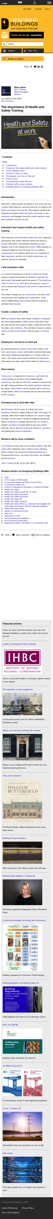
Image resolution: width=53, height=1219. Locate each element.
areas (48, 295)
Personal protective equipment (17, 518)
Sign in (47, 9)
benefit (20, 238)
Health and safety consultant (16, 494)
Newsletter (27, 9)
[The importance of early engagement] (22, 714)
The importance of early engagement (18, 689)
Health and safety (12, 489)
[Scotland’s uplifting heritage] (22, 1096)
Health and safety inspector (16, 501)
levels (36, 449)
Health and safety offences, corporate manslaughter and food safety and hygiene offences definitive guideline (27, 505)
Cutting (4, 376)
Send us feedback (42, 535)
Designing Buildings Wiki (35, 471)
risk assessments (29, 295)
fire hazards (39, 416)
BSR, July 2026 (9, 1025)
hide (4, 162)
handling (26, 428)
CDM (7, 477)
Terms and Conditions (10, 1213)
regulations (41, 216)
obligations (36, 319)
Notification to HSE (12, 516)
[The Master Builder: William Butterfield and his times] (22, 822)
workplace (12, 267)
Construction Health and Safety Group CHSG (23, 482)
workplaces (32, 277)
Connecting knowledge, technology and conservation (24, 920)
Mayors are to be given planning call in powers (22, 730)
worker (36, 455)
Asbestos (45, 422)
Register (38, 9)
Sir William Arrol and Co (12, 1066)
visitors (34, 286)
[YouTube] (41, 66)
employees (5, 216)
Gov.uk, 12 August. (10, 1108)
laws (48, 385)
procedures (21, 349)
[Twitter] (34, 66)
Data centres (8, 1153)
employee (12, 422)
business (24, 331)
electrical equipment (23, 431)
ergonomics (10, 256)
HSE (25, 382)
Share (7, 535)
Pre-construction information (16, 521)
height (45, 412)
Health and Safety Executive (13, 210)
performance (41, 452)
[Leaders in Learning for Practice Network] (22, 674)
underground (6, 253)
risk (35, 253)
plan (22, 301)
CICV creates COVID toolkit (16, 480)
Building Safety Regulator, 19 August (18, 876)
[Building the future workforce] (22, 863)
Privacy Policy (28, 1208)
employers (36, 283)
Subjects (11, 51)
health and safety (34, 227)
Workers (5, 439)
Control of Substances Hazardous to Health (22, 487)
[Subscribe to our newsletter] (22, 38)
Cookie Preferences (10, 1208)
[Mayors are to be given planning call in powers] (22, 760)
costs (10, 376)
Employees (7, 342)
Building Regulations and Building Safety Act (21, 983)
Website (17, 94)
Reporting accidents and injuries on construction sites (26, 523)
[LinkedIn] (38, 66)
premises (47, 286)
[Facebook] (31, 66)
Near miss (9, 513)
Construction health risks (15, 485)
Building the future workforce (14, 838)
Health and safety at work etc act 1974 (20, 492)
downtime (46, 388)
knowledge (21, 425)
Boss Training (20, 90)
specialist (41, 244)
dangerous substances (42, 428)
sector (32, 247)
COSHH (44, 487)
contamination (38, 256)
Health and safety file (13, 499)
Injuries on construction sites (16, 511)
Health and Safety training (29, 213)
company (10, 395)
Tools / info (32, 51)
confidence (29, 449)
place (31, 349)
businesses (30, 376)
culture (14, 312)
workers (31, 322)
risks (33, 250)
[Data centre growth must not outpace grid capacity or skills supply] (22, 1182)
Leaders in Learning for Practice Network (19, 644)
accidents (18, 219)
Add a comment (22, 535)
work (36, 204)
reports (27, 298)
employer (12, 319)
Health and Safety (40, 274)
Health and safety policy (14, 509)
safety (24, 312)
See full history (7, 101)
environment (11, 352)
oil (29, 247)
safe (6, 290)
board (46, 331)
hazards (4, 244)
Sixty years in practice (12, 776)
